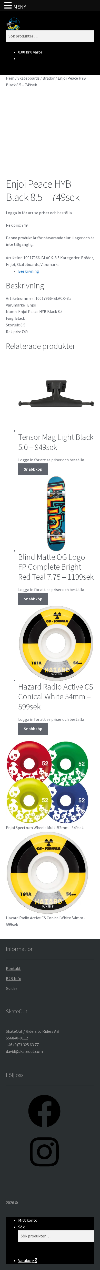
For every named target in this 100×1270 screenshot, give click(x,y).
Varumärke (50, 264)
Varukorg (27, 1260)
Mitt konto (27, 1220)
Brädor (49, 78)
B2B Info (13, 978)
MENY (19, 6)
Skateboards (28, 78)
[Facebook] (44, 1128)
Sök (21, 1226)
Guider (11, 988)
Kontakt (13, 968)
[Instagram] (44, 1169)
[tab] (56, 271)
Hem (10, 78)
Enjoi (10, 264)
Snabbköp (33, 469)
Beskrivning (28, 271)
